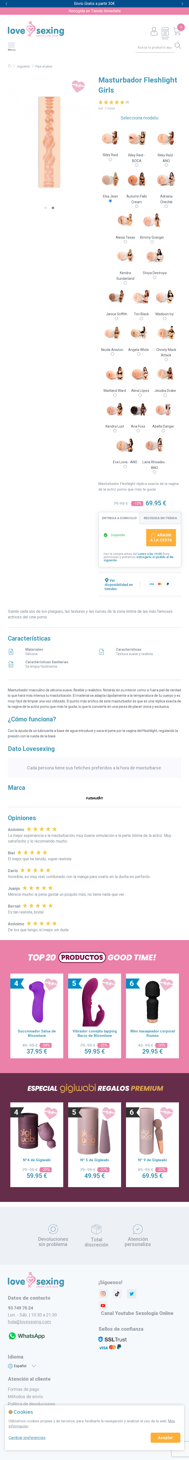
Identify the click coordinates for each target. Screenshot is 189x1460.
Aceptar (165, 1437)
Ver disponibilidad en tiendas (119, 585)
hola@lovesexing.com (29, 1321)
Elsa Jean (110, 196)
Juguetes (23, 66)
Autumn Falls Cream (136, 199)
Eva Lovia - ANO (125, 462)
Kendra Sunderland (125, 275)
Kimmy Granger (152, 237)
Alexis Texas (125, 237)
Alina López (140, 391)
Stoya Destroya (155, 273)
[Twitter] (131, 1293)
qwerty (182, 3)
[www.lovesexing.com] (36, 1286)
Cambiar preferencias (27, 1437)
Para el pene (43, 66)
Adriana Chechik (166, 199)
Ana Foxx (138, 426)
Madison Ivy (165, 314)
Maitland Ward (115, 391)
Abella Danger (163, 426)
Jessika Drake (165, 391)
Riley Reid (110, 155)
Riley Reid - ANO (166, 158)
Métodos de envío (25, 1396)
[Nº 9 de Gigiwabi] (94, 1130)
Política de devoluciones (31, 1404)
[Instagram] (103, 1293)
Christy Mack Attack (166, 352)
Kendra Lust (115, 426)
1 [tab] (45, 208)
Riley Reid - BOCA (136, 158)
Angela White (138, 350)
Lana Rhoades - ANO (154, 464)
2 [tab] (52, 208)
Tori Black (141, 314)
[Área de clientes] (154, 31)
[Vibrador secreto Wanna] (152, 1002)
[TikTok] (117, 1293)
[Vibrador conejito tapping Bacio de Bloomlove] (37, 1002)
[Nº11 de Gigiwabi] (152, 1130)
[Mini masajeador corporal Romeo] (94, 1002)
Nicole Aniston (112, 350)
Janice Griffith (116, 314)
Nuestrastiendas (165, 38)
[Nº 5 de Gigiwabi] (37, 1130)
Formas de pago (23, 1389)
